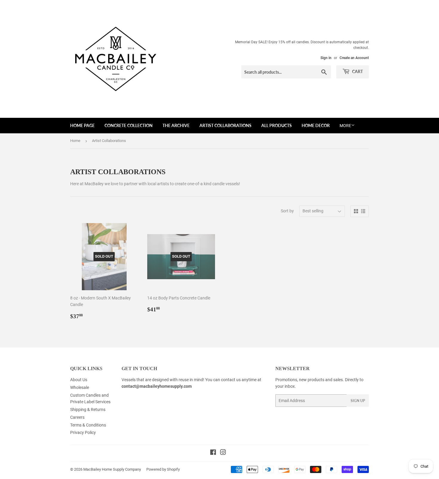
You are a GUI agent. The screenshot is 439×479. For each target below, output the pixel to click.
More (345, 125)
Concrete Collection (129, 125)
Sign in (325, 58)
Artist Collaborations (225, 125)
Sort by (287, 210)
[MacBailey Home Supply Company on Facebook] (213, 453)
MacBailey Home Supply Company (112, 469)
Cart (357, 71)
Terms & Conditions (88, 425)
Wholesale (79, 387)
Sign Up (358, 400)
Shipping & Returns (87, 409)
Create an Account (354, 58)
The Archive (176, 125)
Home (75, 140)
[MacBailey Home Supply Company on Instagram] (223, 453)
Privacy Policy (83, 432)
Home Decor (316, 125)
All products (276, 125)
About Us (78, 379)
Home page (82, 125)
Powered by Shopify (163, 469)
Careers (77, 417)
